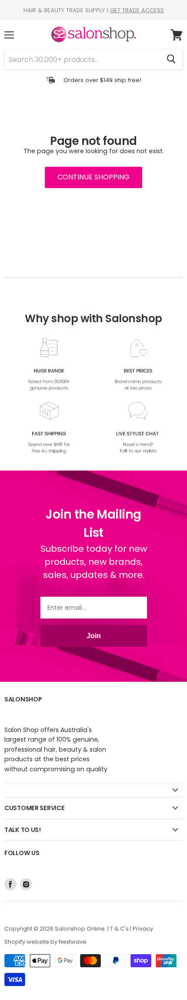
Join (94, 635)
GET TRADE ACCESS (137, 10)
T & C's (119, 928)
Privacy (143, 928)
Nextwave (73, 942)
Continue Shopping (93, 177)
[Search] (171, 59)
